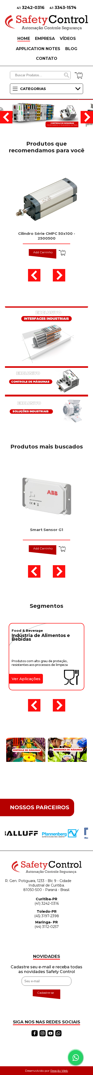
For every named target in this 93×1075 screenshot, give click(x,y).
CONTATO (46, 58)
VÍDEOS (68, 38)
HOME (23, 38)
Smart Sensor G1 (46, 529)
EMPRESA (45, 38)
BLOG (71, 48)
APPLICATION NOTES (38, 48)
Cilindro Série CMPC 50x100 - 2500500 (46, 236)
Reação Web (59, 1071)
